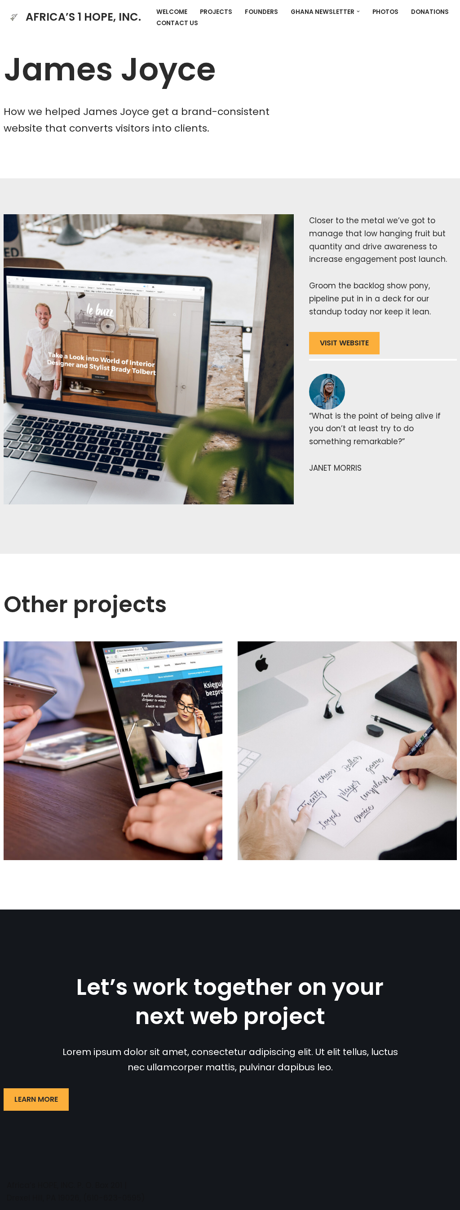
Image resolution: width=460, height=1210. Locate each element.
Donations (430, 12)
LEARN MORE (36, 1099)
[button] (358, 11)
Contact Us (177, 23)
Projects (216, 12)
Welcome (171, 12)
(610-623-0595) (114, 1197)
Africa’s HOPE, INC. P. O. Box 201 (64, 1185)
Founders (261, 12)
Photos (385, 12)
